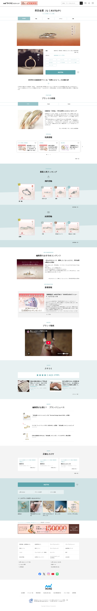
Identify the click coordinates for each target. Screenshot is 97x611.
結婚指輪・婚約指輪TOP (31, 522)
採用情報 (74, 592)
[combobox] (70, 3)
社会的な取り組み (47, 592)
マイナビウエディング (22, 522)
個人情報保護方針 (57, 592)
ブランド (38, 522)
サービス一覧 (30, 592)
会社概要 (23, 592)
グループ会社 (66, 592)
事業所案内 (38, 592)
